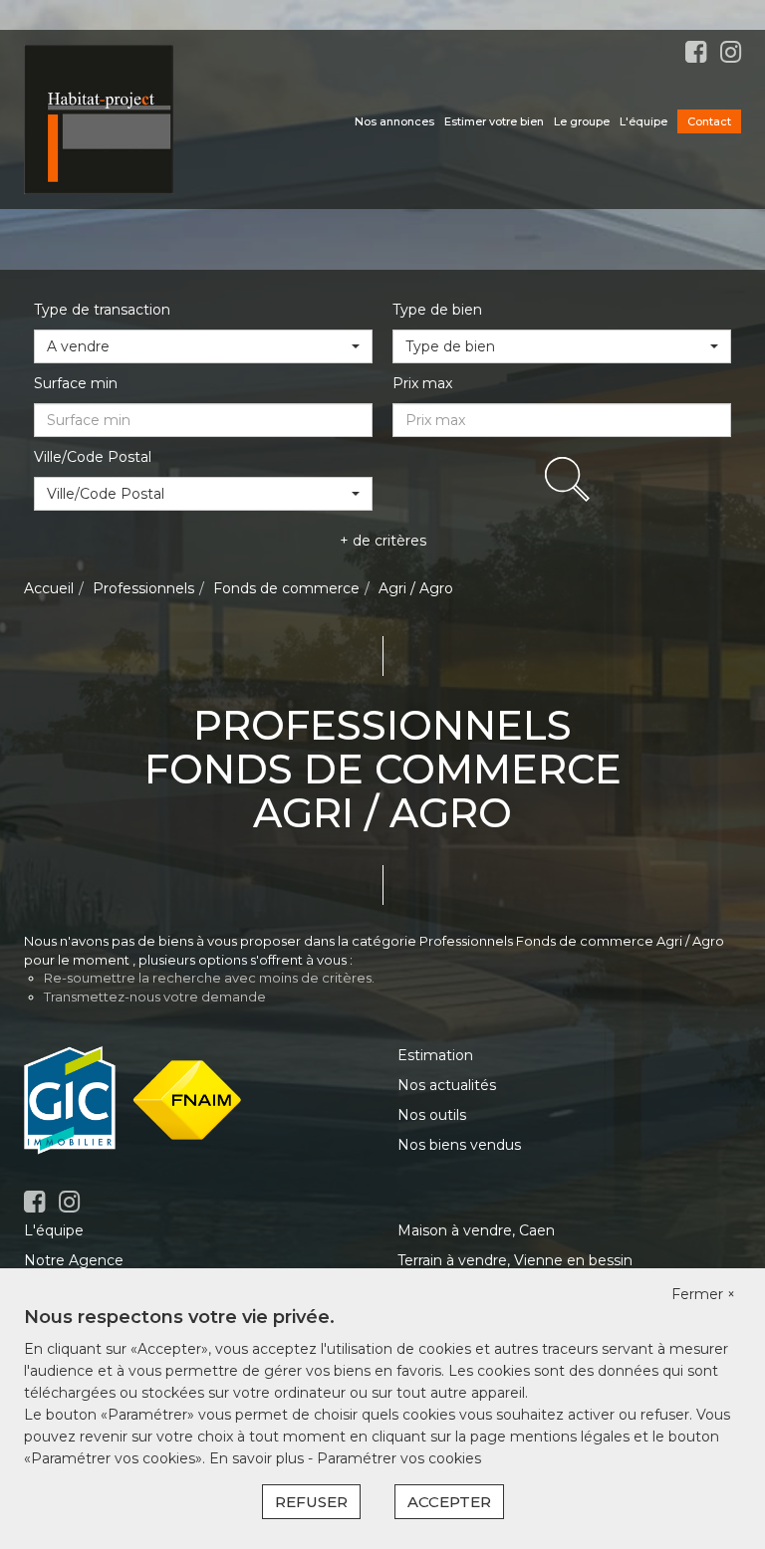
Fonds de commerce (286, 588)
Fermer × (703, 1294)
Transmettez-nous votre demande (155, 996)
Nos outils (431, 1115)
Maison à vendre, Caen (476, 1230)
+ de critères (383, 541)
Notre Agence (74, 1260)
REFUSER (311, 1501)
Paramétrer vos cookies (399, 1458)
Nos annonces (394, 121)
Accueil (49, 588)
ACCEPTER (449, 1501)
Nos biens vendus (459, 1145)
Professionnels (143, 588)
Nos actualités (446, 1085)
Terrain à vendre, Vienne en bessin (515, 1260)
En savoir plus (258, 1458)
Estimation (435, 1055)
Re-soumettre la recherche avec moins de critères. (209, 978)
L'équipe (643, 121)
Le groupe (582, 121)
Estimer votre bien (494, 121)
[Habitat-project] (98, 118)
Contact (709, 121)
